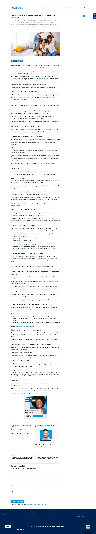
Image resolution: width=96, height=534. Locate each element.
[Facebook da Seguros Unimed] (17, 529)
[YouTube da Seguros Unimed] (20, 529)
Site (37, 491)
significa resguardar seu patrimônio (29, 129)
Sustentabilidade (79, 7)
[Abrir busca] (84, 8)
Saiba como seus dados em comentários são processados (37, 504)
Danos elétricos (14, 155)
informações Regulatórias (7, 514)
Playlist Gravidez (54, 514)
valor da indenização (33, 197)
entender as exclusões (45, 372)
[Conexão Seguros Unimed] (22, 529)
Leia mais (22, 435)
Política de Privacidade (31, 513)
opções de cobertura (43, 78)
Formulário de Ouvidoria (79, 518)
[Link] (12, 61)
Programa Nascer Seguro (23, 390)
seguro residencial (28, 139)
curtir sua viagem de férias (19, 244)
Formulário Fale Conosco (79, 516)
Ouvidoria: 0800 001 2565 (79, 513)
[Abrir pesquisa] (84, 16)
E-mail (12, 491)
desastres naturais (43, 260)
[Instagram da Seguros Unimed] (16, 529)
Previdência (49, 7)
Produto (43, 7)
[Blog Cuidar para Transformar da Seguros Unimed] (23, 529)
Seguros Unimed (23, 388)
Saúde (55, 7)
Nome (12, 485)
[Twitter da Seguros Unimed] (19, 529)
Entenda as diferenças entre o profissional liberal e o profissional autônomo (44, 425)
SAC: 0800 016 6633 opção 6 (80, 514)
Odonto (60, 7)
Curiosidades (71, 7)
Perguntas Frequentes (6, 513)
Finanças (65, 7)
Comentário (13, 471)
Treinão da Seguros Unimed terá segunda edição (21, 425)
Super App (52, 513)
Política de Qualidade (30, 514)
